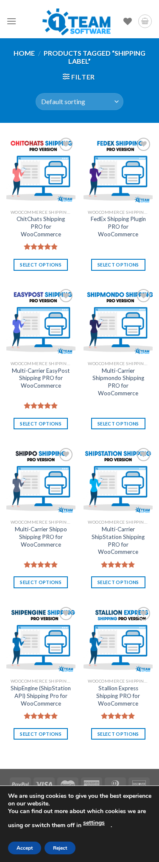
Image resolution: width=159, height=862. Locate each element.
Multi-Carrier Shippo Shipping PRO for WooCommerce (41, 536)
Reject (60, 848)
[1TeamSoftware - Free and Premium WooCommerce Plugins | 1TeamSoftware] (76, 21)
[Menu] (11, 21)
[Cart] (145, 21)
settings (94, 823)
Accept (25, 848)
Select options (40, 264)
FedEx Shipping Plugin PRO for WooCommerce (118, 226)
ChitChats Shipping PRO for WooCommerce (41, 226)
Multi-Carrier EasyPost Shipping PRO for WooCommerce (41, 378)
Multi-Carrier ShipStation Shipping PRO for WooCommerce (118, 540)
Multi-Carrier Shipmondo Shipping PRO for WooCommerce (118, 382)
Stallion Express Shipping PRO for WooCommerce (118, 695)
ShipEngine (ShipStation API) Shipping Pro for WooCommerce (41, 695)
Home (24, 53)
